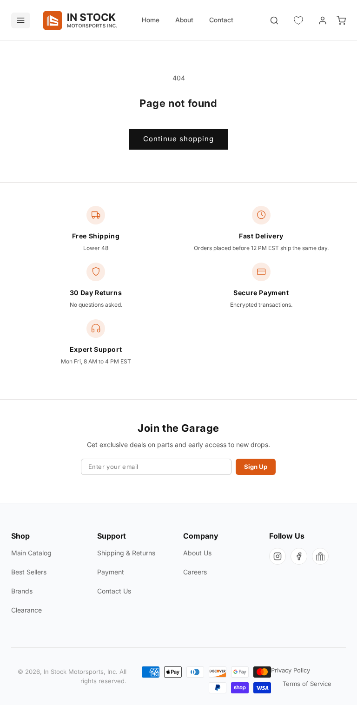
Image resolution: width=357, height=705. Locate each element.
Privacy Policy (290, 670)
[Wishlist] (298, 20)
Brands (22, 591)
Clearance (26, 610)
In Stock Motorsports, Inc (80, 671)
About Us (197, 553)
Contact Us (114, 591)
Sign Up (255, 466)
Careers (195, 572)
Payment (110, 572)
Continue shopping (178, 138)
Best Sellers (28, 572)
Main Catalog (31, 553)
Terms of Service (307, 683)
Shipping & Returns (126, 553)
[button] (274, 20)
